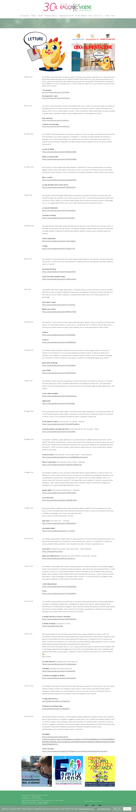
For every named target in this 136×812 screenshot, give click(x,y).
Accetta (127, 809)
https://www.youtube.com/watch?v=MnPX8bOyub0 (56, 98)
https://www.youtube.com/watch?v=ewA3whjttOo (59, 271)
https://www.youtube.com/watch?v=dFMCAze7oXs (59, 493)
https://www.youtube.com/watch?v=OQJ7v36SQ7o (59, 241)
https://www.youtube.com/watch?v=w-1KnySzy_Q (58, 558)
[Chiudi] (133, 808)
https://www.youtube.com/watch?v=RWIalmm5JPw (59, 619)
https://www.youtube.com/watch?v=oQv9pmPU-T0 (56, 126)
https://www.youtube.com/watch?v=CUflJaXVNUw (59, 159)
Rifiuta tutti (117, 809)
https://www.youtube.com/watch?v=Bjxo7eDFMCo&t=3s (61, 424)
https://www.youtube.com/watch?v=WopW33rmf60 (59, 180)
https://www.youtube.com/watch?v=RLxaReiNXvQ (59, 593)
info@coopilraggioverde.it (28, 802)
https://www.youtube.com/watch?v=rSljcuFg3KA (58, 218)
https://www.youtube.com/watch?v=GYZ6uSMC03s (59, 586)
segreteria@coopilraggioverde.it (30, 800)
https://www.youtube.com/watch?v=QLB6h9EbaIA (59, 342)
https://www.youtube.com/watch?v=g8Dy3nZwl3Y (59, 187)
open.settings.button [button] (103, 809)
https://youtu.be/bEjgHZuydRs (52, 626)
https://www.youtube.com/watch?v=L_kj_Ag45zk (58, 531)
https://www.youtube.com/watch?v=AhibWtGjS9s (58, 671)
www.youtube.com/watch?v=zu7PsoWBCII (56, 708)
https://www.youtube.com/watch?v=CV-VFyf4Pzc (58, 305)
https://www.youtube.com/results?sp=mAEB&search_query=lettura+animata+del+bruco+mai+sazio (74, 751)
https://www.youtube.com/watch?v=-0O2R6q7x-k (55, 120)
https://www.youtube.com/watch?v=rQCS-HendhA (59, 678)
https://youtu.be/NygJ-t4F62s (52, 551)
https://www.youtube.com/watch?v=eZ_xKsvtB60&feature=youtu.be (65, 457)
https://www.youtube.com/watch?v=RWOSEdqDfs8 (59, 152)
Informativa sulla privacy (86, 809)
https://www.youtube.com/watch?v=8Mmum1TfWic (59, 311)
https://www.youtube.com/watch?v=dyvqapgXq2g (59, 210)
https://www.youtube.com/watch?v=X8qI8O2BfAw (59, 523)
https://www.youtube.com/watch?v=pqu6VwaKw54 (59, 664)
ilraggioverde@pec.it (44, 802)
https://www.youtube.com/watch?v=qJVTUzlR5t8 (58, 431)
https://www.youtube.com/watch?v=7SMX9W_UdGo (59, 500)
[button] (93, 57)
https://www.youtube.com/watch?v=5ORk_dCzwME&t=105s (62, 464)
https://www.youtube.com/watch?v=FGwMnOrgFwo (59, 396)
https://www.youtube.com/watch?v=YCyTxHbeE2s (59, 365)
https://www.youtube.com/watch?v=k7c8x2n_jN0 (58, 248)
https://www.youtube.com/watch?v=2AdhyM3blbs (58, 335)
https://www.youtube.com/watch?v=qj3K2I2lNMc (58, 403)
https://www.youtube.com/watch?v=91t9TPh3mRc (56, 92)
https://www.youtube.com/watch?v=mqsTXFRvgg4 (59, 373)
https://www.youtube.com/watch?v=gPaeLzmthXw (59, 279)
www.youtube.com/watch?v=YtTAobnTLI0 (56, 701)
